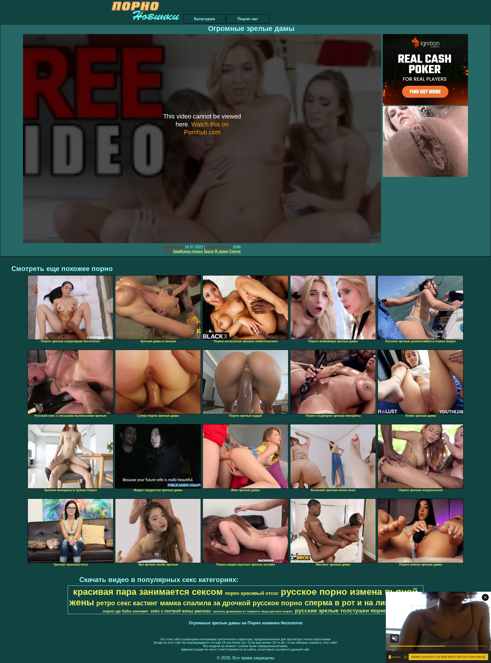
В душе (221, 251)
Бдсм (209, 251)
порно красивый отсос (251, 593)
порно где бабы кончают (125, 611)
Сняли (235, 251)
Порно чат (248, 18)
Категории (204, 18)
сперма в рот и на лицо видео (363, 603)
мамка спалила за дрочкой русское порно (231, 603)
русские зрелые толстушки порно (341, 611)
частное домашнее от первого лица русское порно (253, 611)
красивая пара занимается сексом (148, 592)
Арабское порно (188, 251)
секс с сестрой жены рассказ (181, 611)
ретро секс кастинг (127, 603)
